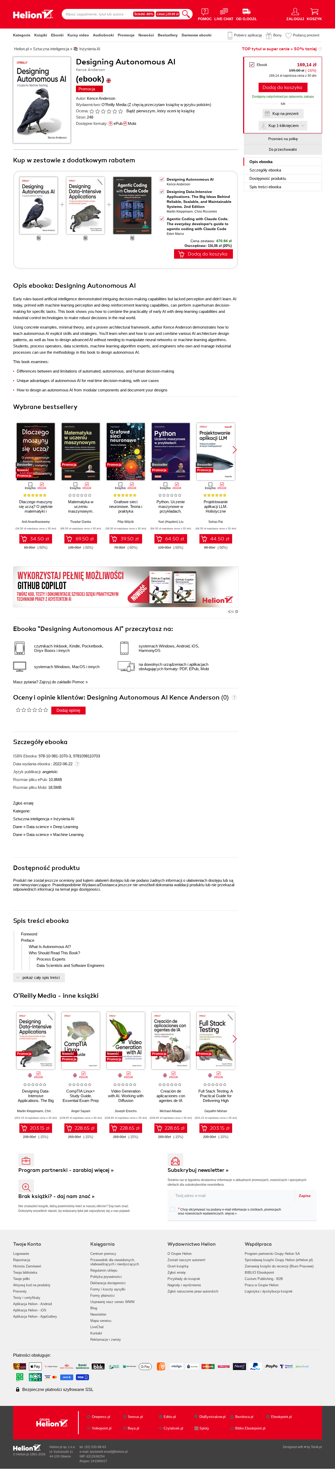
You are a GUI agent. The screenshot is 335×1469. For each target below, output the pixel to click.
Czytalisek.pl (173, 1428)
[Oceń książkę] (106, 111)
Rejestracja (21, 1260)
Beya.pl (133, 1428)
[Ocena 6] (120, 111)
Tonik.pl (316, 1447)
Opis (260, 161)
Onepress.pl (101, 1417)
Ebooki (57, 35)
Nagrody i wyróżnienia (184, 1285)
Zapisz (305, 1196)
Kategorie (21, 35)
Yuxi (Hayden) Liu (170, 522)
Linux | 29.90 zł (167, 14)
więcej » (231, 1213)
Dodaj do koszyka (282, 87)
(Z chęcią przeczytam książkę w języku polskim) (169, 104)
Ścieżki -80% (143, 14)
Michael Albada (171, 1111)
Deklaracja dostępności (108, 1283)
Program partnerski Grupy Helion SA (272, 1254)
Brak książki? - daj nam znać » (56, 1196)
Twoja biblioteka (25, 1272)
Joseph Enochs (126, 1111)
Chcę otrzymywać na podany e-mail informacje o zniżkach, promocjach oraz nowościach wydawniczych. (229, 1211)
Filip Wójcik (126, 522)
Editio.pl (170, 1417)
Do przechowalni (283, 149)
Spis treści (265, 187)
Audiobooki (103, 35)
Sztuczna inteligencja (31, 819)
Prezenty (20, 1291)
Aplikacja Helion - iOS (29, 1310)
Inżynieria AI (63, 819)
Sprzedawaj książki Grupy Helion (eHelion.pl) (279, 1260)
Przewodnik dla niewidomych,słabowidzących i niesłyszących (114, 1262)
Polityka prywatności (106, 1277)
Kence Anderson (101, 98)
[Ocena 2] (97, 111)
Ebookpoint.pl (281, 1417)
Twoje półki (21, 1279)
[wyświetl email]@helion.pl (109, 1452)
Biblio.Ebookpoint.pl (250, 1428)
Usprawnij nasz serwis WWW (112, 1302)
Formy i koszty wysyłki (107, 1289)
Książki (40, 35)
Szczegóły (265, 170)
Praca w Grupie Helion (261, 1285)
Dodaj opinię (68, 710)
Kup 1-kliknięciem (284, 125)
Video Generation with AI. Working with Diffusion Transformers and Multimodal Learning (125, 1100)
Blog (93, 1308)
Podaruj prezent (306, 35)
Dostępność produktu (267, 178)
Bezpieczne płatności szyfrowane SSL (57, 1389)
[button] (234, 450)
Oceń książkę (178, 1266)
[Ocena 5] (114, 111)
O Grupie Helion (180, 1254)
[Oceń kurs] (32, 709)
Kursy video (78, 35)
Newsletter (98, 1314)
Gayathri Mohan (215, 1111)
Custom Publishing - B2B (264, 1279)
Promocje (126, 35)
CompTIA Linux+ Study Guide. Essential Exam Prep (81, 1096)
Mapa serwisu (100, 1321)
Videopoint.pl (101, 1428)
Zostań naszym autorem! (186, 1260)
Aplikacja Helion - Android (32, 1304)
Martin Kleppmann (180, 211)
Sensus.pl (135, 1417)
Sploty (204, 1428)
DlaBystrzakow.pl (212, 1417)
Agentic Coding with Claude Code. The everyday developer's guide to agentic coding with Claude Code (197, 224)
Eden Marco (175, 234)
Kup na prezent (285, 113)
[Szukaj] (186, 14)
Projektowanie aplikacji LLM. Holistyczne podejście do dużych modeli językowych (215, 511)
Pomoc (78, 682)
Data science (37, 826)
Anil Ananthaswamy (36, 522)
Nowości (146, 35)
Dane (17, 826)
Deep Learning (65, 826)
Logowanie (21, 1254)
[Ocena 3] (103, 111)
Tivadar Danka (80, 522)
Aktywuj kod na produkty (32, 1285)
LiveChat (97, 1327)
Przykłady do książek (184, 1279)
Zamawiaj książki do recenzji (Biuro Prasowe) (279, 1266)
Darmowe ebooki (196, 35)
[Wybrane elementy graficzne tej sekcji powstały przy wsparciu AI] (236, 611)
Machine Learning (68, 834)
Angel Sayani (80, 1111)
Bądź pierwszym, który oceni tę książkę (160, 111)
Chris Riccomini (205, 211)
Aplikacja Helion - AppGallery (35, 1316)
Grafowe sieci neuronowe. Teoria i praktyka (125, 506)
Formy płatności (102, 1296)
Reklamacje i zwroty (105, 1339)
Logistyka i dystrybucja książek (269, 1291)
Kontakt (96, 1333)
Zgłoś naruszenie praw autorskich (193, 1291)
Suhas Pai (215, 522)
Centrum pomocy (103, 1254)
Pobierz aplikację (248, 35)
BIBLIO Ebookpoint (259, 1272)
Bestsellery (168, 35)
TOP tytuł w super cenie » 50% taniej (279, 49)
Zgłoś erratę (23, 803)
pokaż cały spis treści (41, 977)
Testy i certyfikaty (26, 1298)
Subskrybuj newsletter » (198, 1170)
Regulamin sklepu (103, 1270)
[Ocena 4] (109, 111)
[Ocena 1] (91, 111)
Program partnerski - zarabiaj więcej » (66, 1170)
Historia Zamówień (27, 1266)
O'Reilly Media (114, 104)
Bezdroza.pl (244, 1417)
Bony (277, 35)
